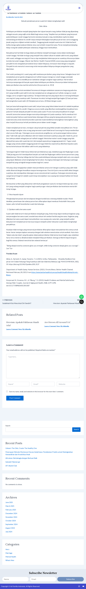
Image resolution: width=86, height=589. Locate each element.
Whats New (9, 560)
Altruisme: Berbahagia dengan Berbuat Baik (21, 458)
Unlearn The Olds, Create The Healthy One (21, 448)
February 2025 (10, 510)
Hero (20, 329)
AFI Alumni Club (11, 466)
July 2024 (8, 532)
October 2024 (10, 521)
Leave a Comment (12, 329)
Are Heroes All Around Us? (57, 322)
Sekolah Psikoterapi (12, 462)
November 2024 (11, 517)
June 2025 (9, 502)
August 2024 (10, 528)
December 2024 (11, 513)
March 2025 (9, 506)
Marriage (8, 553)
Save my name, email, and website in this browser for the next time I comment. (36, 391)
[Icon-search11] (81, 302)
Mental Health (10, 557)
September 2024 (11, 524)
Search (7, 426)
